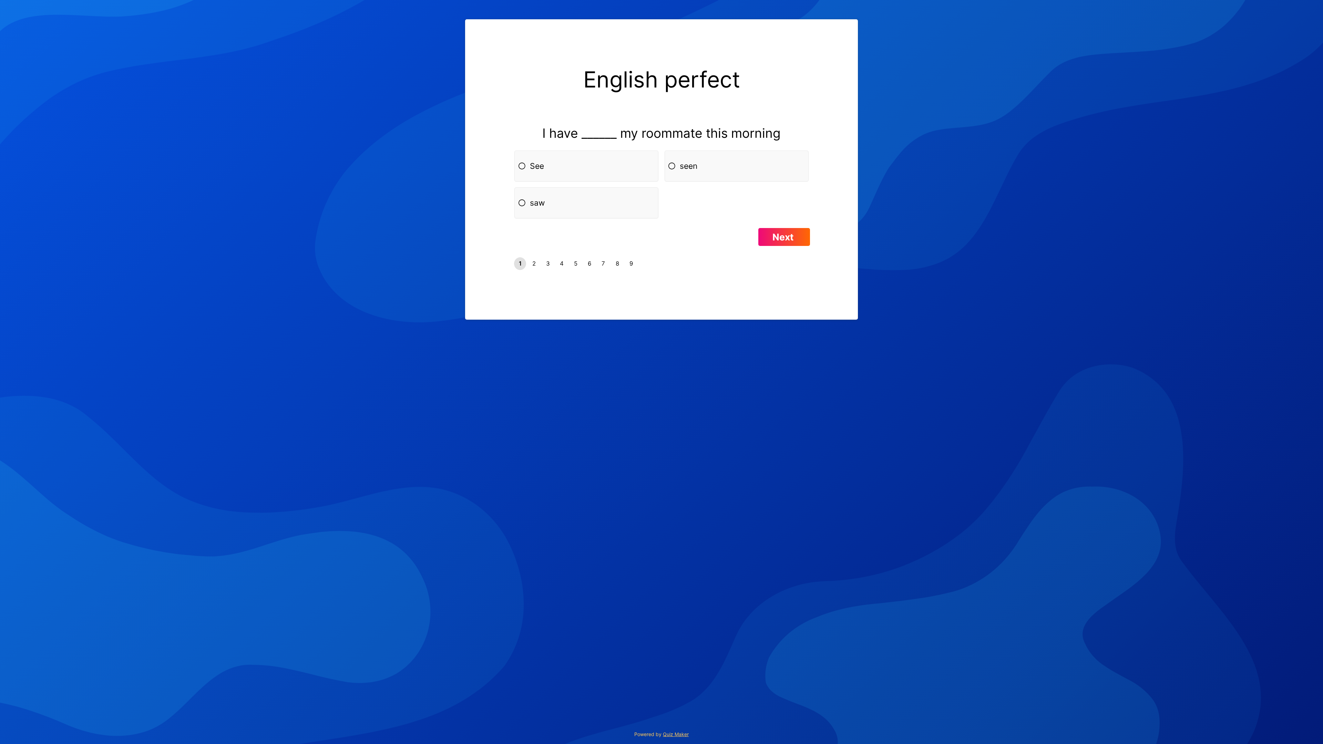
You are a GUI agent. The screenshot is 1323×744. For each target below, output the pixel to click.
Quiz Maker (676, 734)
